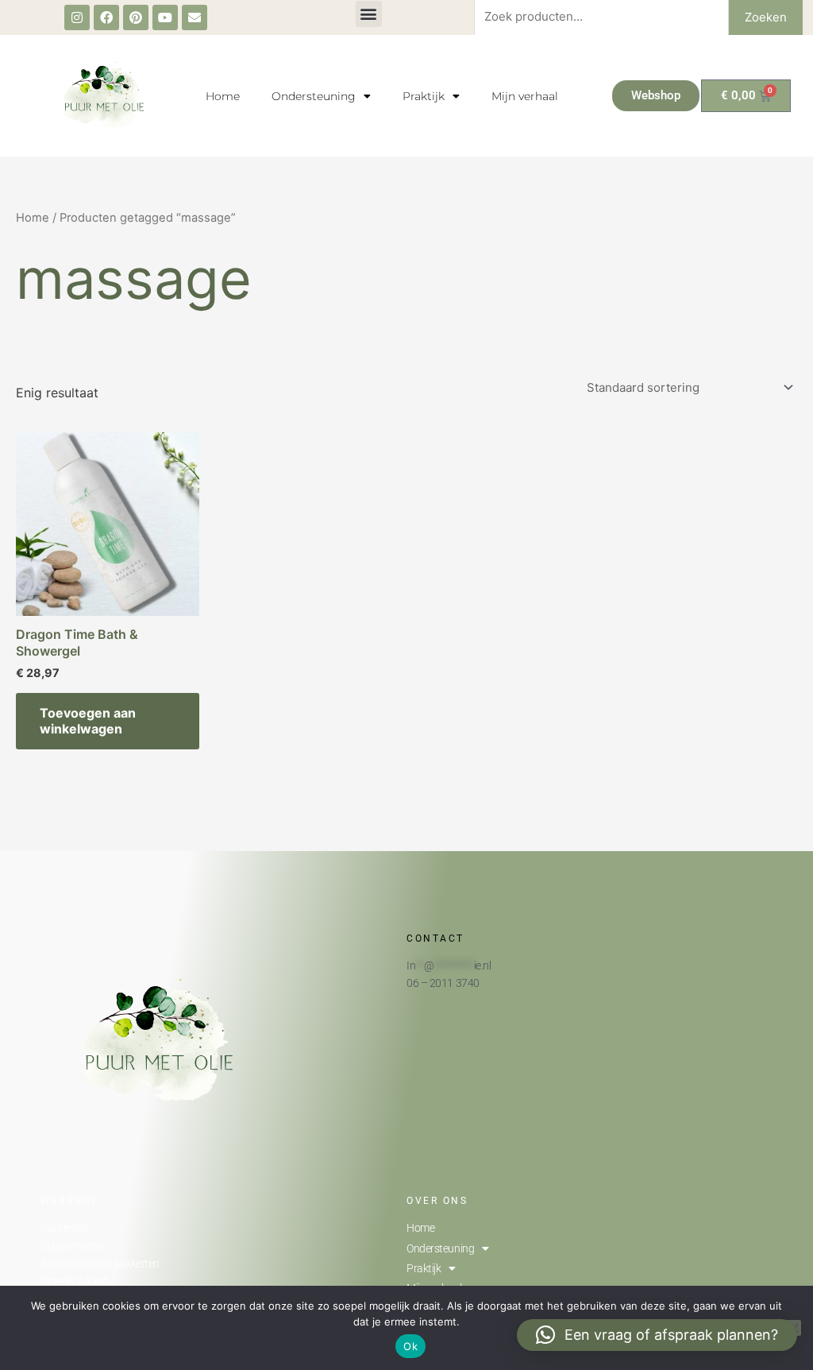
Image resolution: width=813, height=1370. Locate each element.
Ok (410, 1346)
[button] (369, 14)
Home (223, 96)
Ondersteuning (314, 96)
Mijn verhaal (524, 96)
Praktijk (424, 96)
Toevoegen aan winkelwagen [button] (88, 721)
